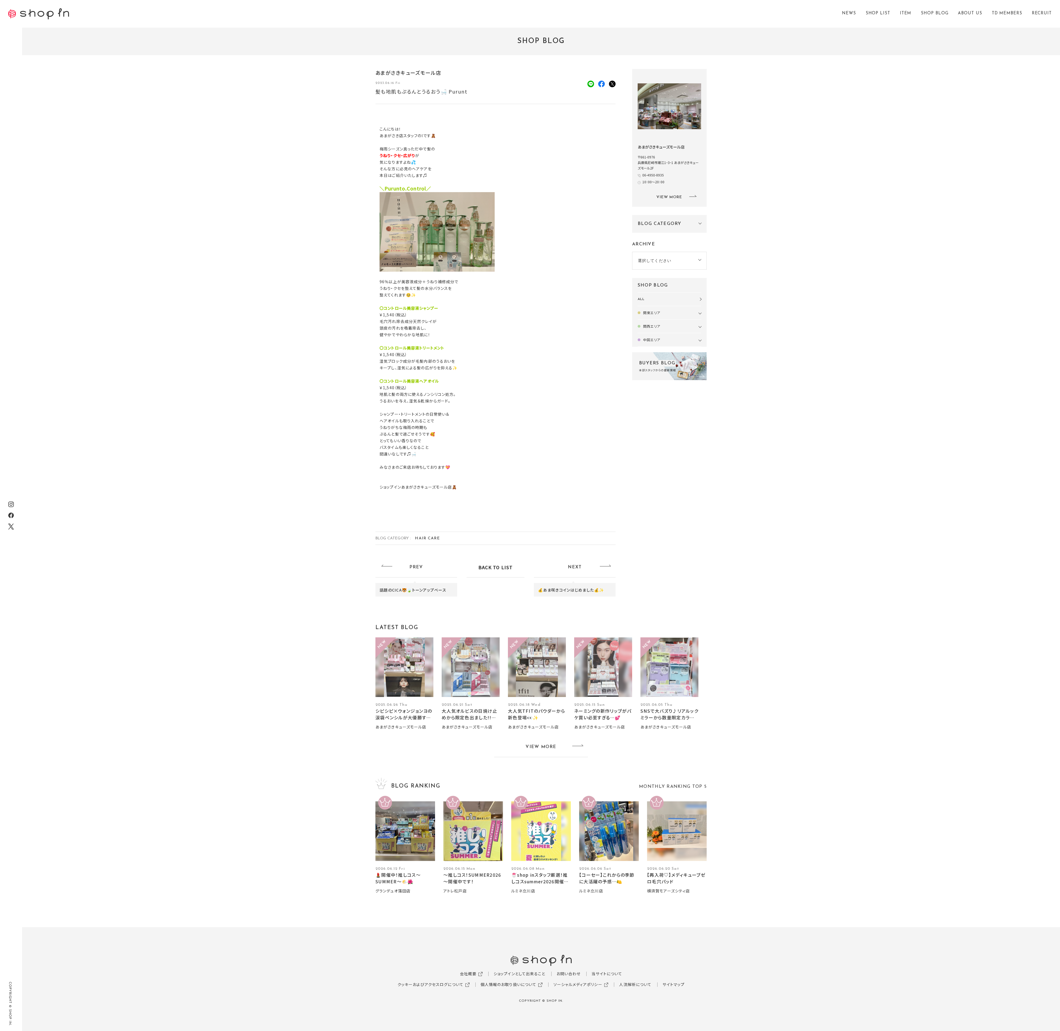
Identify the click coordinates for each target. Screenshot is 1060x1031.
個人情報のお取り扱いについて (509, 984)
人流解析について (635, 984)
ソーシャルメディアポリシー (577, 984)
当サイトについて (607, 973)
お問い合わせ (568, 973)
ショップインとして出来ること (519, 973)
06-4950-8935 (653, 175)
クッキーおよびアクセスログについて (430, 984)
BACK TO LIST (495, 567)
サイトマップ (673, 984)
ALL (641, 299)
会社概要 (468, 973)
